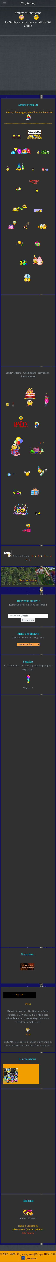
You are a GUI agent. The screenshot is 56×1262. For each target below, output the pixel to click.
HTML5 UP (50, 1254)
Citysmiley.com (25, 1254)
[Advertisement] (28, 65)
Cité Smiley (28, 1233)
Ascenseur (31, 1258)
